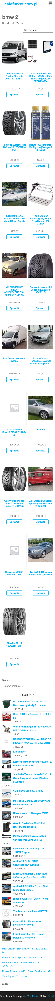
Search (6, 680)
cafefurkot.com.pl (20, 4)
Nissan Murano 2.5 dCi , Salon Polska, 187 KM (26, 971)
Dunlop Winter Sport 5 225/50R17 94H (22, 957)
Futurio (51, 996)
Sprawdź (14, 94)
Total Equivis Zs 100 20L (15, 976)
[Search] (50, 686)
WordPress (32, 996)
